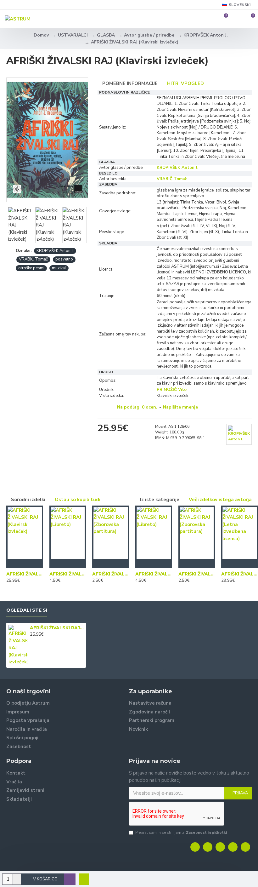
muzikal (59, 268)
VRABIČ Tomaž (33, 259)
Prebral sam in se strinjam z (181, 832)
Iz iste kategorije (159, 499)
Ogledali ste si (26, 610)
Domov (41, 35)
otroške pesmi (31, 268)
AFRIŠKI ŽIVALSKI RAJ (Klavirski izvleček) (24, 574)
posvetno (64, 259)
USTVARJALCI (73, 35)
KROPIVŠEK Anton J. (205, 35)
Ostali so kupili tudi (77, 499)
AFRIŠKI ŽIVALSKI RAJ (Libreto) (67, 574)
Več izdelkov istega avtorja (220, 499)
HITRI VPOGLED (185, 83)
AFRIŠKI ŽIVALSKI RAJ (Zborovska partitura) (110, 574)
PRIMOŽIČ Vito (172, 389)
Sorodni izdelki (28, 499)
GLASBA (106, 35)
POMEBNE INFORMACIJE (130, 83)
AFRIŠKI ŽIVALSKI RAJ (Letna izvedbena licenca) (239, 574)
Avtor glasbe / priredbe (149, 35)
